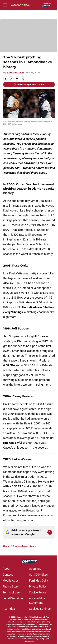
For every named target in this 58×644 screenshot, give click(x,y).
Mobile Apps (11, 580)
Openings (35, 568)
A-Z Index (9, 608)
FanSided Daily (38, 580)
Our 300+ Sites (38, 574)
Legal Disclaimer (13, 598)
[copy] (23, 78)
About (6, 568)
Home (6, 546)
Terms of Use (11, 592)
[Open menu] (5, 5)
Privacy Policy (38, 586)
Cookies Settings (40, 608)
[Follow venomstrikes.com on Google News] (49, 532)
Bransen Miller (15, 72)
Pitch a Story (11, 586)
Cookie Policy (37, 592)
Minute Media (21, 617)
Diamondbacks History (24, 546)
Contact (8, 574)
